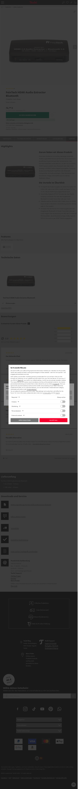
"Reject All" (20, 380)
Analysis (14, 402)
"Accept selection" (32, 389)
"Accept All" (56, 384)
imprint (58, 393)
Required (14, 397)
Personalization (16, 411)
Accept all (53, 420)
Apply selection (24, 420)
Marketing (15, 406)
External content (17, 415)
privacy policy (47, 393)
